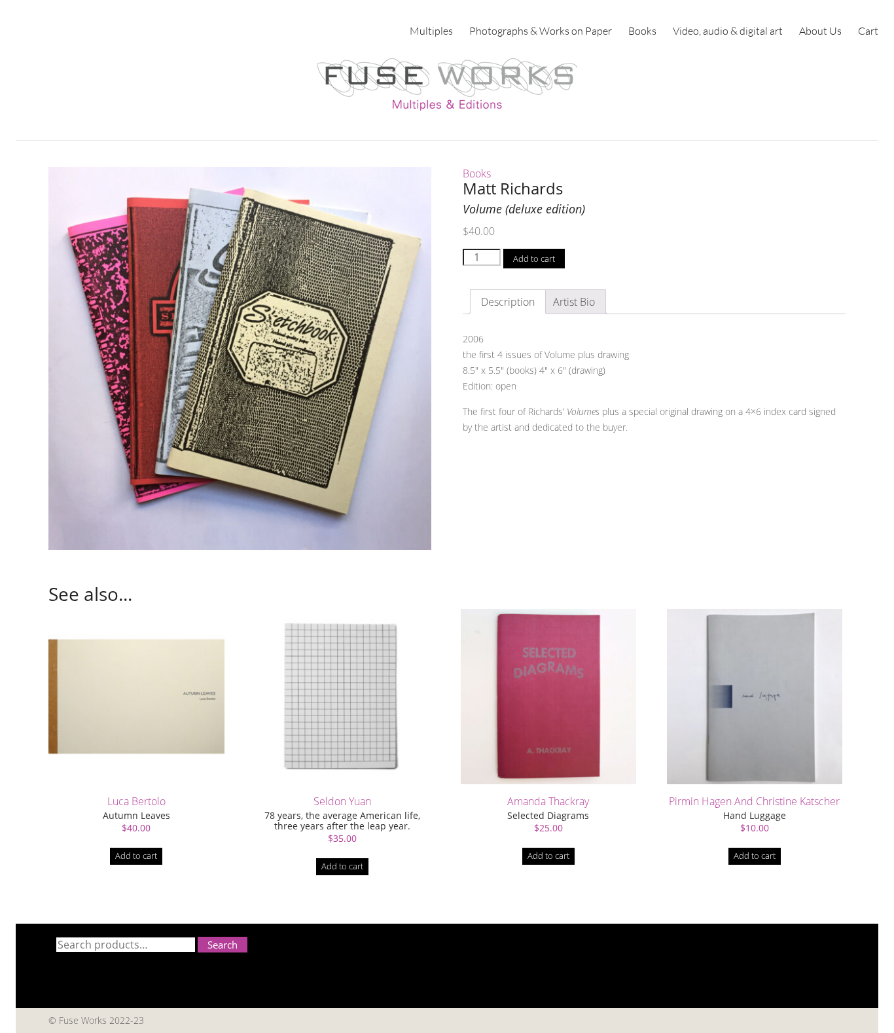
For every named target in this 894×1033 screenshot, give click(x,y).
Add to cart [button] (136, 855)
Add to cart (534, 258)
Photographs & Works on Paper (540, 30)
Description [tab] (508, 302)
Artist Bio (574, 302)
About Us (820, 30)
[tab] (574, 301)
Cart (868, 30)
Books (642, 30)
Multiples (431, 30)
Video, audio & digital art (728, 30)
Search (222, 944)
